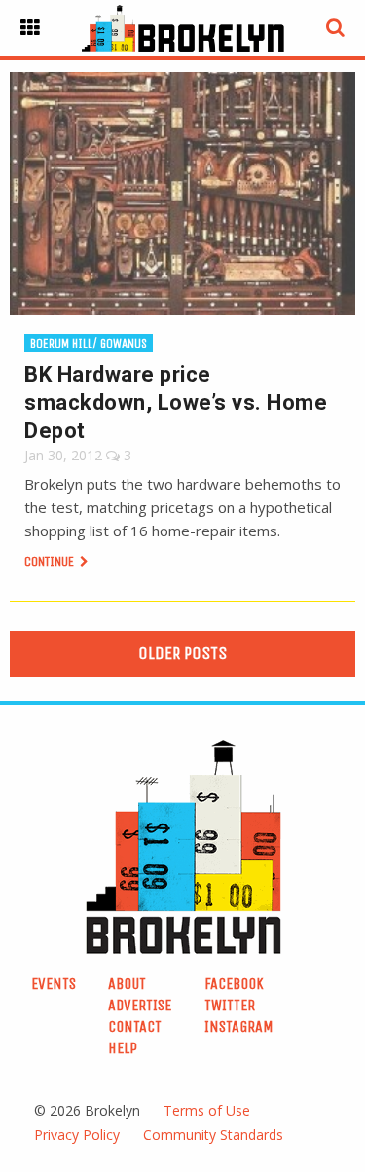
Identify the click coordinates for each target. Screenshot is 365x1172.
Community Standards (213, 1134)
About (127, 983)
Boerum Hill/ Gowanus (88, 343)
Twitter (229, 1005)
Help (122, 1048)
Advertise (139, 1005)
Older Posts (182, 653)
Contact (135, 1026)
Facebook (234, 983)
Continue (50, 561)
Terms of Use (207, 1110)
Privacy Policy (77, 1134)
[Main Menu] (30, 28)
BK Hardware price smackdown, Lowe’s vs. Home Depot (175, 402)
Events (53, 983)
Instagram (239, 1026)
